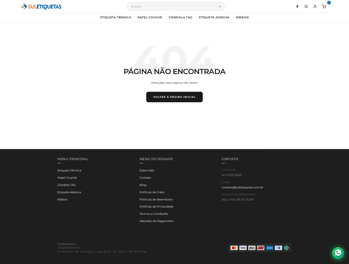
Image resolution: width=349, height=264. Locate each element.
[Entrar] (315, 6)
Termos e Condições (154, 214)
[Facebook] (297, 6)
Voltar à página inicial (174, 96)
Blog (143, 185)
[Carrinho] (324, 6)
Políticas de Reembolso (156, 199)
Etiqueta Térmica (115, 17)
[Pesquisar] (219, 6)
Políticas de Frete (152, 192)
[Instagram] (306, 6)
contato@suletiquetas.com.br (242, 187)
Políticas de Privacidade (156, 206)
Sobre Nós (147, 170)
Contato (145, 177)
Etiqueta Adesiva (214, 17)
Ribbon (242, 17)
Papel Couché (149, 17)
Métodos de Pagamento (157, 221)
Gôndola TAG (180, 17)
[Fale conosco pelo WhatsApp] (338, 253)
